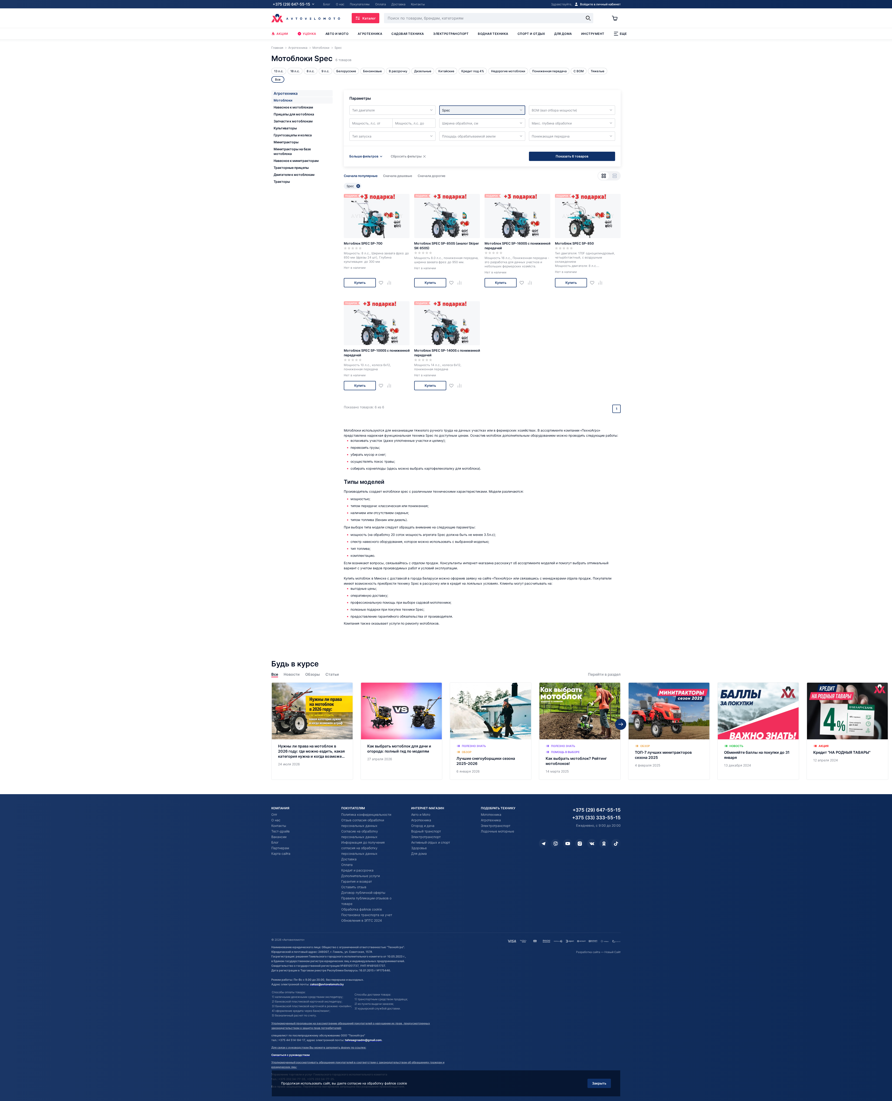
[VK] (592, 843)
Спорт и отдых (531, 34)
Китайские (446, 71)
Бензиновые (372, 71)
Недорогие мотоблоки (508, 71)
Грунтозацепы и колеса (293, 135)
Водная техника (493, 34)
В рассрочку (398, 71)
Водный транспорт (426, 831)
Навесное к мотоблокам (293, 107)
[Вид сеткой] (603, 176)
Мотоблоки (283, 100)
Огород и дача (422, 826)
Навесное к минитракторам (296, 161)
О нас (275, 820)
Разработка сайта (588, 952)
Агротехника (370, 34)
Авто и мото (337, 34)
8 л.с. (311, 71)
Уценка (309, 34)
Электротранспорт (451, 34)
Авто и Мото (420, 814)
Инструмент (592, 34)
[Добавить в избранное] (383, 283)
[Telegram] (543, 843)
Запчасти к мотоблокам (293, 121)
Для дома (563, 34)
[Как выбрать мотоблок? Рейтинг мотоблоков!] (579, 731)
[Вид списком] (614, 176)
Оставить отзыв (353, 887)
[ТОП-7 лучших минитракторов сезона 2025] (669, 731)
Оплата (347, 865)
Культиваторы (285, 128)
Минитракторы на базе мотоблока (292, 151)
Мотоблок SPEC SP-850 (574, 243)
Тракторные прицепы (291, 168)
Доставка (349, 859)
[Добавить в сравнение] (391, 283)
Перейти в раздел (604, 674)
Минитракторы (286, 142)
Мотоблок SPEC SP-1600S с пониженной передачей (517, 245)
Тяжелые (597, 71)
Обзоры (312, 674)
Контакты (278, 826)
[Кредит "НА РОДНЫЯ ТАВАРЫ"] (847, 731)
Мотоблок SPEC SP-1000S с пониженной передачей (377, 352)
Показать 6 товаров (572, 156)
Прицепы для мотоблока (294, 114)
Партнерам (280, 848)
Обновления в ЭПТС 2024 (361, 920)
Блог (275, 842)
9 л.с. (325, 71)
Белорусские (346, 71)
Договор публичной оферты (363, 893)
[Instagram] (579, 843)
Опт (274, 814)
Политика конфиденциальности (366, 814)
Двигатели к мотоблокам (294, 175)
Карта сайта (280, 853)
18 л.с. (295, 71)
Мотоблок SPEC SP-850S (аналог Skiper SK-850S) (446, 245)
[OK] (604, 843)
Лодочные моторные (497, 831)
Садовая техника (407, 34)
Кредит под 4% (472, 71)
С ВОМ (579, 71)
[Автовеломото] (305, 18)
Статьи (332, 674)
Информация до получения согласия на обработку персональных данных (363, 847)
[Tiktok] (616, 843)
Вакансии (278, 837)
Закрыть (599, 1083)
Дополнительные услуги (360, 876)
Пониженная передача (549, 71)
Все (274, 674)
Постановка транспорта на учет (366, 915)
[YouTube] (567, 843)
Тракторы (282, 182)
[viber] (555, 843)
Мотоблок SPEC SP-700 (363, 243)
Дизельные (422, 71)
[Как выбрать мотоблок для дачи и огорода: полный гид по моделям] (401, 731)
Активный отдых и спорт (430, 842)
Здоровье (419, 848)
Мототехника (491, 814)
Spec (350, 186)
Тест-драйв (280, 831)
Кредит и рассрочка (357, 870)
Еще (623, 34)
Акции (282, 34)
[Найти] (588, 18)
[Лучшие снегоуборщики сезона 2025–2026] (490, 731)
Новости (292, 674)
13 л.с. (278, 71)
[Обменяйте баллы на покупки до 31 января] (758, 731)
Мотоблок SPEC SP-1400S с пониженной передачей (447, 352)
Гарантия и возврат (356, 881)
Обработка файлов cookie (361, 909)
